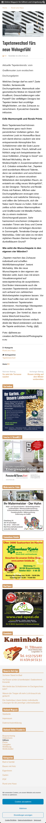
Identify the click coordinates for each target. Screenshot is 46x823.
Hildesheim (7, 738)
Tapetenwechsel (8, 358)
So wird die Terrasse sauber (11, 375)
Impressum (37, 820)
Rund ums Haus (9, 350)
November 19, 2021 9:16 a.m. (18, 56)
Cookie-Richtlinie (11, 820)
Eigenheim (7, 771)
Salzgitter (6, 745)
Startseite (6, 714)
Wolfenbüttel (7, 749)
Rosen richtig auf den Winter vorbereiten (36, 376)
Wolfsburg (6, 747)
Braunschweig (8, 736)
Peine (5, 742)
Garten (5, 775)
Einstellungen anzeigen (23, 815)
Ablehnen (23, 808)
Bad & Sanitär (8, 762)
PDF (4, 779)
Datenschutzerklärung (25, 820)
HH (5, 56)
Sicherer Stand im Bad (12, 675)
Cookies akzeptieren (23, 802)
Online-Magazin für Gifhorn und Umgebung (23, 2)
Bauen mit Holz (9, 766)
